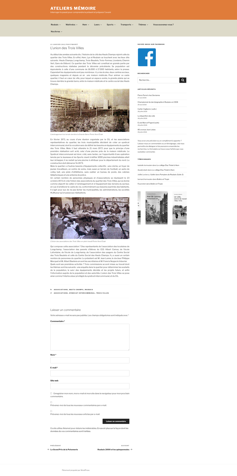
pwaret (74, 44)
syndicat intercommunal (82, 293)
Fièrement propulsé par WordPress (75, 470)
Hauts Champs (76, 289)
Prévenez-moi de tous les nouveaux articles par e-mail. (75, 414)
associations (61, 293)
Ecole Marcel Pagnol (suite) (148, 123)
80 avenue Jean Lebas (147, 130)
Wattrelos (70, 24)
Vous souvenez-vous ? (163, 24)
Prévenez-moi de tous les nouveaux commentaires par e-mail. (78, 405)
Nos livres (55, 31)
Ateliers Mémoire (73, 8)
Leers (96, 24)
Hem (84, 24)
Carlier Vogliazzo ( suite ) (147, 109)
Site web (54, 380)
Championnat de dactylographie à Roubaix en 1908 (158, 102)
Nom (53, 355)
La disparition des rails (146, 116)
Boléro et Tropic (163, 179)
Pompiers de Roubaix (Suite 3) (171, 174)
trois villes (102, 293)
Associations (61, 289)
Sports (110, 24)
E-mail (54, 368)
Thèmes (142, 24)
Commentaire (57, 321)
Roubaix (54, 24)
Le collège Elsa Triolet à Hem (168, 165)
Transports (126, 24)
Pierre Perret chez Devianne (149, 95)
